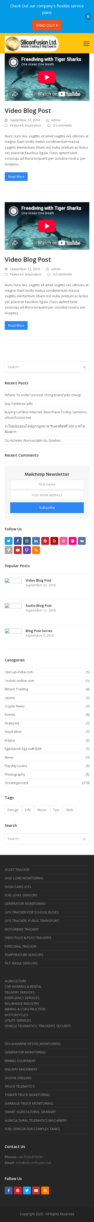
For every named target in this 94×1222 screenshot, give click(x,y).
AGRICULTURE (15, 981)
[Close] (88, 16)
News (9, 757)
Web (69, 809)
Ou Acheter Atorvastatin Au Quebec (33, 440)
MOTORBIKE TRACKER (21, 929)
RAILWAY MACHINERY (21, 1069)
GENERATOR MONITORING (25, 903)
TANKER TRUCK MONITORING (27, 1094)
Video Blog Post (28, 110)
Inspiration (33, 125)
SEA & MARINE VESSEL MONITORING (33, 1043)
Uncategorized (16, 782)
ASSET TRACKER (17, 869)
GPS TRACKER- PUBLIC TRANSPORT (32, 920)
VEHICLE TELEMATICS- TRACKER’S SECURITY (38, 1025)
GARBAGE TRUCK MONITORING (29, 1103)
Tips (56, 809)
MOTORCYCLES (16, 1014)
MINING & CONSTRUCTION (25, 1009)
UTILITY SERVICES (18, 1020)
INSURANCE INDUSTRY (22, 1003)
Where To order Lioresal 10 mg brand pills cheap (43, 395)
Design (13, 809)
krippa (10, 740)
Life (28, 809)
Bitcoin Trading (16, 689)
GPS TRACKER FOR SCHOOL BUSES (32, 912)
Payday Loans (16, 765)
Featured (17, 125)
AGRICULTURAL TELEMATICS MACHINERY (36, 1120)
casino (10, 697)
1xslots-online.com (19, 680)
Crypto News (15, 706)
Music (41, 809)
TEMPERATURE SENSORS (24, 954)
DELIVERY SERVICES (20, 992)
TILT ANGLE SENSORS (21, 963)
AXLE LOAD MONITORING (24, 878)
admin (56, 120)
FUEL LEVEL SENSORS (21, 895)
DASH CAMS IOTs (18, 886)
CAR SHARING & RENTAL (23, 986)
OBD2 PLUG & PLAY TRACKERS (28, 937)
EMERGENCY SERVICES (22, 997)
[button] (86, 43)
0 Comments (62, 125)
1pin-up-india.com (19, 672)
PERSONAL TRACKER (20, 946)
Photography (15, 774)
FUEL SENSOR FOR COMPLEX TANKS (32, 1128)
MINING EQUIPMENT (20, 1060)
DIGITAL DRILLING (18, 1077)
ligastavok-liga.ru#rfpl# (23, 748)
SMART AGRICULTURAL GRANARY (30, 1111)
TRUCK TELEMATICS (20, 1086)
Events (10, 714)
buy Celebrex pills (19, 403)
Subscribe (47, 507)
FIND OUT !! (47, 25)
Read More (16, 176)
